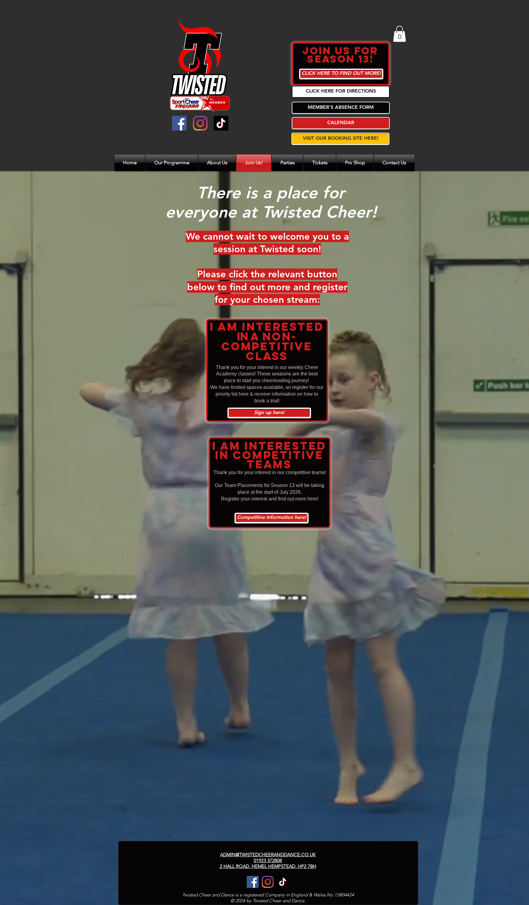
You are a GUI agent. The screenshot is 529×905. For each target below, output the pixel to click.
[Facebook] (179, 123)
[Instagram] (200, 123)
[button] (399, 34)
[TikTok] (221, 123)
